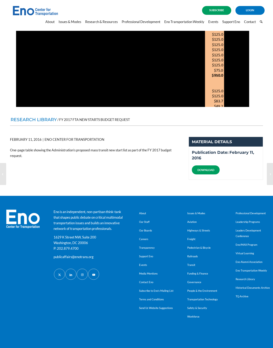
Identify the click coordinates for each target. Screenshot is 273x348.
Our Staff (144, 221)
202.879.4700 (68, 248)
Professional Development (251, 213)
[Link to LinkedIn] (70, 274)
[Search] (261, 22)
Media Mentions (148, 273)
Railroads (192, 256)
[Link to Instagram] (82, 274)
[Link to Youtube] (93, 274)
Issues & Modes (196, 213)
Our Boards (145, 230)
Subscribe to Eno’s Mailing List (156, 290)
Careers (143, 239)
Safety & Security (197, 308)
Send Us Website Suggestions (156, 308)
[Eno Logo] (35, 15)
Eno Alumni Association (249, 262)
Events (143, 265)
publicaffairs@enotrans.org (74, 257)
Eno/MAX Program (246, 244)
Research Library (245, 279)
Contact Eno (146, 282)
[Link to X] (59, 274)
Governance (194, 282)
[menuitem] (216, 10)
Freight (191, 239)
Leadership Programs (248, 221)
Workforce (193, 316)
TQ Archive (242, 296)
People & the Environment (202, 290)
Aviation (192, 221)
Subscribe (216, 10)
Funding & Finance (197, 273)
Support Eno (146, 256)
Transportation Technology (202, 299)
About (142, 213)
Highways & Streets (198, 230)
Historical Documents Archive (253, 287)
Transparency (147, 247)
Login (250, 10)
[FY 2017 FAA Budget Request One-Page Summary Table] (3, 174)
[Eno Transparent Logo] (23, 219)
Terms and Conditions (151, 299)
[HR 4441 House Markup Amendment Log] (270, 174)
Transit (191, 265)
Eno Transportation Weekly (251, 270)
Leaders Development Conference (248, 233)
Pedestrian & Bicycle (199, 247)
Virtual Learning (245, 253)
